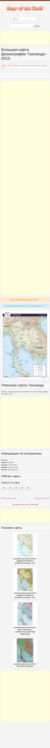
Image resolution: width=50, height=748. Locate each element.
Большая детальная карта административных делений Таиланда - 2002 (25, 561)
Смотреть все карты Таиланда (25, 504)
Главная (4, 65)
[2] (10, 488)
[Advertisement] (25, 38)
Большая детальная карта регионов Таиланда (25, 665)
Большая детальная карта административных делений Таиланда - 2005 (25, 595)
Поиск (37, 25)
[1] (4, 488)
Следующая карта (40, 498)
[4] (22, 488)
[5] (28, 488)
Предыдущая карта (10, 498)
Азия (9, 65)
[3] (16, 488)
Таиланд (15, 65)
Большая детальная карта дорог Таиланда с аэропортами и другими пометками (25, 631)
